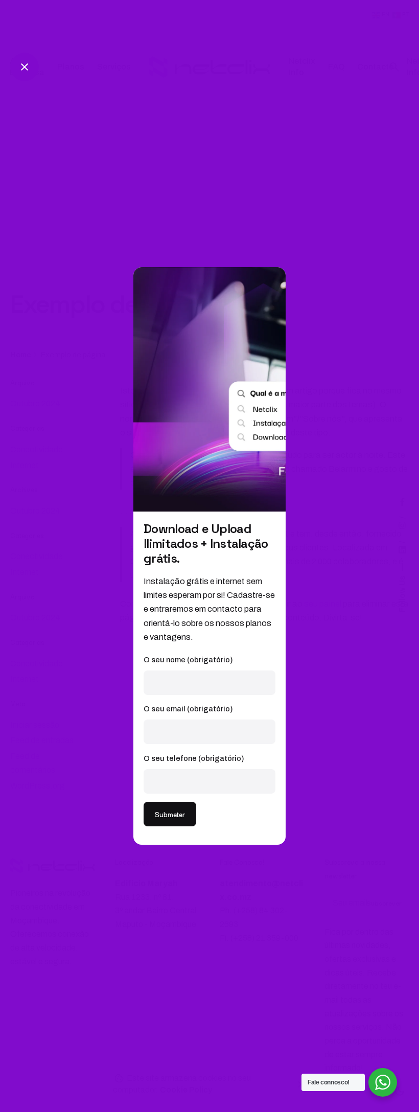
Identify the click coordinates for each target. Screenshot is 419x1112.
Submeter (170, 814)
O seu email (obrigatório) (188, 709)
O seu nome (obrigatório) (188, 660)
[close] (24, 67)
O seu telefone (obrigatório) (194, 758)
